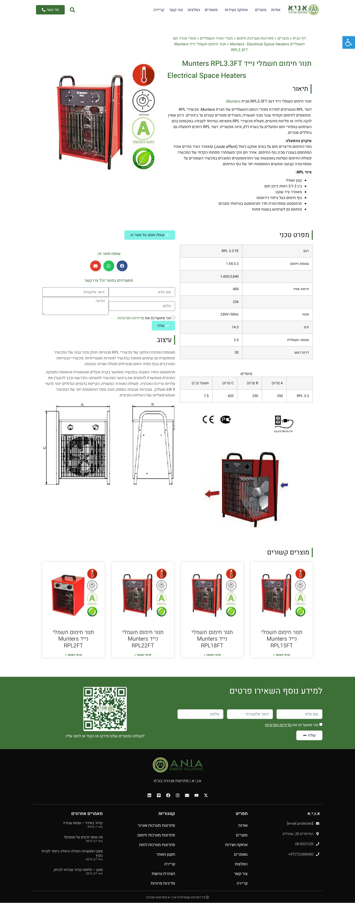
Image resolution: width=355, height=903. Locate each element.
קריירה (158, 10)
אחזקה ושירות (236, 10)
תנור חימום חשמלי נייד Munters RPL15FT (281, 639)
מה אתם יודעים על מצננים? (83, 837)
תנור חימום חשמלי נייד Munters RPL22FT (142, 639)
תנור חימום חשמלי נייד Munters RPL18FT (212, 639)
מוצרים (260, 10)
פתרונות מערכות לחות (157, 844)
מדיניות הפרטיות (131, 318)
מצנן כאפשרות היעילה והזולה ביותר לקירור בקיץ (72, 853)
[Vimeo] (159, 795)
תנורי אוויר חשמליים (216, 38)
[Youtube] (196, 795)
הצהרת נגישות (163, 873)
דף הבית (299, 38)
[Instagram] (177, 795)
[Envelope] (187, 795)
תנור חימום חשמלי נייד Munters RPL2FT (73, 639)
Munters (233, 101)
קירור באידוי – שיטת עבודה (83, 823)
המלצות (194, 10)
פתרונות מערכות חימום (255, 38)
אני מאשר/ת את (144, 318)
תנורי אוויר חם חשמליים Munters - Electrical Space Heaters (239, 41)
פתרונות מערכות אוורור (156, 825)
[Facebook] (168, 795)
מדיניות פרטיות (163, 883)
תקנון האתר (165, 854)
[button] (122, 265)
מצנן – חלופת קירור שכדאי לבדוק (78, 869)
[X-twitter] (206, 795)
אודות (275, 10)
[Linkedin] (149, 795)
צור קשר (176, 10)
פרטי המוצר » (281, 655)
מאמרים (211, 10)
